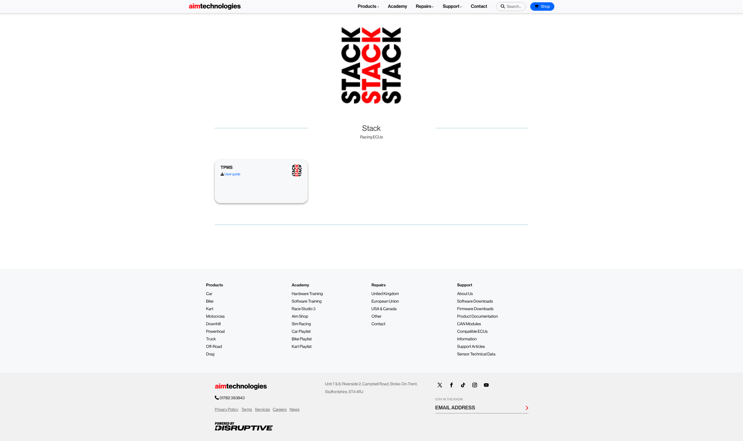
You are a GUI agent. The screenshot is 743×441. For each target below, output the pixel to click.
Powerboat (215, 331)
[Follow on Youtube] (486, 385)
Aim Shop (300, 316)
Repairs (424, 6)
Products (367, 6)
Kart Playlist (302, 346)
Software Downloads (475, 301)
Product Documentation (477, 316)
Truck (211, 339)
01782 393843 (232, 398)
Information (467, 339)
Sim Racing (301, 324)
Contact (479, 6)
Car (209, 294)
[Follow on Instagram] (474, 385)
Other (377, 316)
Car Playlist (301, 331)
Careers (280, 409)
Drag (210, 354)
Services (262, 409)
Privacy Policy (226, 409)
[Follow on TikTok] (463, 385)
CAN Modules (469, 324)
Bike (210, 301)
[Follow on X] (440, 385)
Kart (209, 309)
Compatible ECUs (472, 331)
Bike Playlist (302, 339)
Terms (246, 409)
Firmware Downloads (475, 309)
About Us (465, 294)
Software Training (307, 301)
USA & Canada (384, 309)
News (295, 409)
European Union (385, 301)
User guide (232, 174)
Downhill (213, 324)
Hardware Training (307, 294)
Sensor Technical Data (476, 354)
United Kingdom (385, 294)
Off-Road (214, 346)
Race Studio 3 (303, 309)
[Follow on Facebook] (451, 385)
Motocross (215, 316)
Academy (397, 6)
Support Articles (471, 346)
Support (451, 6)
